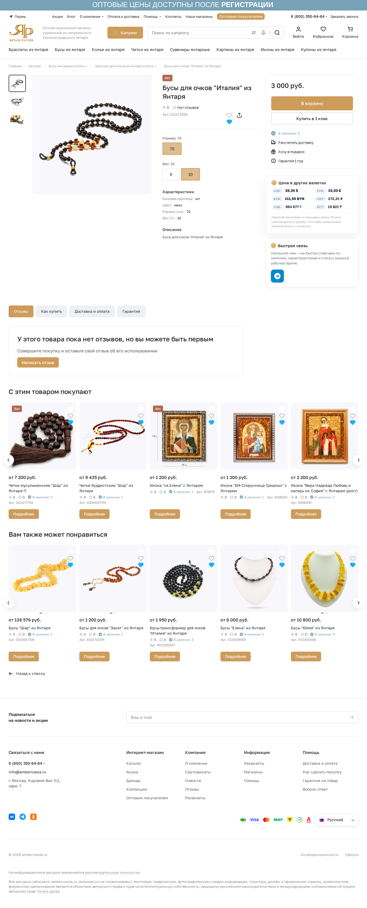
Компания (195, 752)
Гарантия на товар (320, 780)
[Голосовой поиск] (264, 32)
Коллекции (136, 789)
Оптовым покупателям (147, 797)
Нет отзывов (188, 107)
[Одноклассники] (33, 817)
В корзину (312, 103)
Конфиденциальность (320, 854)
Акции (132, 772)
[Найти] (277, 32)
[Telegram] (22, 817)
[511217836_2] (92, 134)
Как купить (51, 311)
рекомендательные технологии (112, 872)
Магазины (253, 772)
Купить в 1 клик (312, 118)
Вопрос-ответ (315, 789)
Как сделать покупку (322, 772)
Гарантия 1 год (290, 161)
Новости (193, 780)
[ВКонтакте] (12, 817)
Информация (257, 752)
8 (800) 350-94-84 (308, 16)
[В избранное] (229, 115)
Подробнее (23, 514)
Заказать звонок (344, 16)
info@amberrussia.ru (27, 772)
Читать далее (48, 891)
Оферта (351, 854)
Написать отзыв (38, 362)
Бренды (133, 780)
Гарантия (131, 311)
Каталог (133, 763)
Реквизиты (195, 797)
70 (172, 148)
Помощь (251, 780)
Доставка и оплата (92, 311)
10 (190, 174)
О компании (196, 763)
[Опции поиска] (253, 32)
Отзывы (21, 311)
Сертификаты (198, 772)
